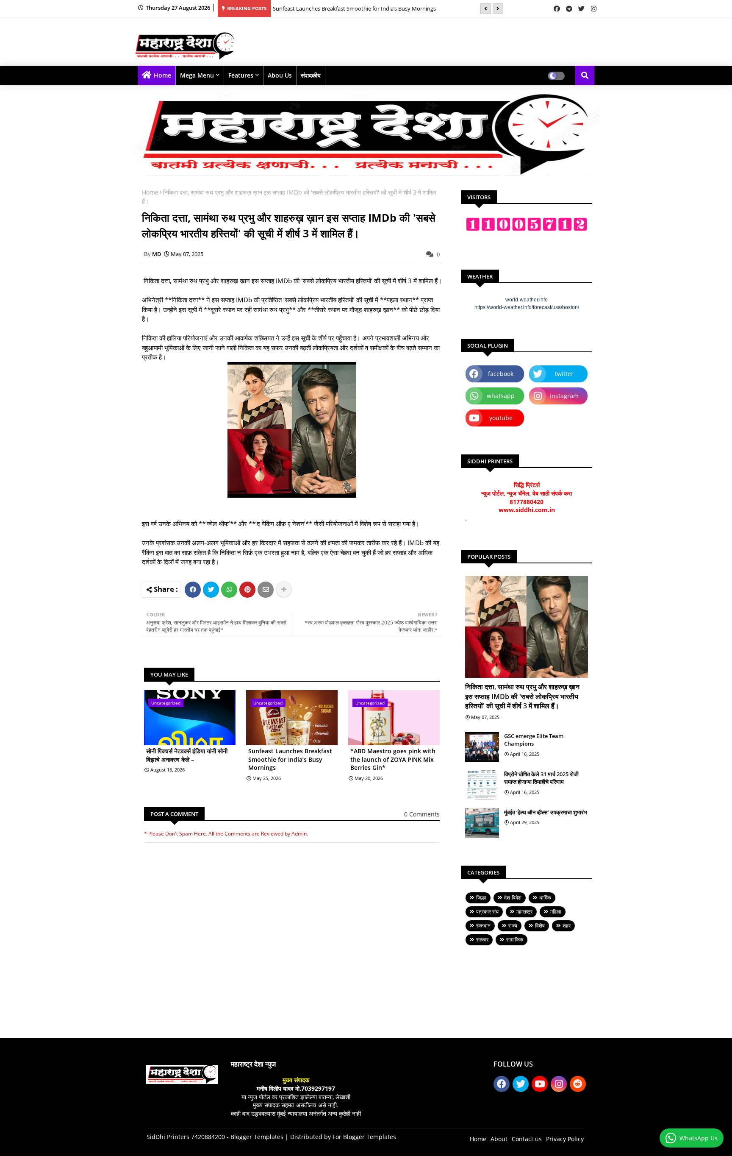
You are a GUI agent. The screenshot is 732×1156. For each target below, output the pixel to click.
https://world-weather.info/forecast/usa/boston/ (526, 307)
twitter (564, 374)
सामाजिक (514, 939)
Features (240, 75)
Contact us (527, 1139)
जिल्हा (481, 897)
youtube (501, 418)
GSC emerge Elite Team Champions (533, 739)
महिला (555, 911)
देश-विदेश (512, 897)
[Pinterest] (247, 590)
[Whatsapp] (229, 590)
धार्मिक (545, 897)
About (499, 1139)
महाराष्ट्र (524, 911)
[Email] (266, 590)
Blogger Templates (256, 1137)
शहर (567, 925)
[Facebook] (193, 590)
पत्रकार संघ (487, 911)
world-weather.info (526, 300)
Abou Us (280, 75)
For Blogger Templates (364, 1137)
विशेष (540, 925)
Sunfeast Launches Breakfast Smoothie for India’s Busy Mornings (354, 8)
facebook (500, 374)
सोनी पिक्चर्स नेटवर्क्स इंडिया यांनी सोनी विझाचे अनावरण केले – (186, 755)
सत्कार (482, 939)
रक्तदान (483, 925)
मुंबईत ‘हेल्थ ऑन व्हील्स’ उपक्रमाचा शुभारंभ (545, 812)
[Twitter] (211, 590)
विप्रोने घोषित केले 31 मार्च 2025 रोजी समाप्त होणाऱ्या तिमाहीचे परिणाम (541, 778)
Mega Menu (197, 75)
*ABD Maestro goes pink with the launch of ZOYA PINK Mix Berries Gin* (392, 759)
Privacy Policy (565, 1139)
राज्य (512, 925)
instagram (564, 396)
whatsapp (501, 396)
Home (162, 75)
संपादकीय (311, 75)
